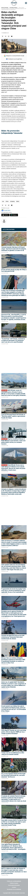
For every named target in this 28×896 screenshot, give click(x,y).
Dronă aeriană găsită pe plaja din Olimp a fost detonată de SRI (14, 270)
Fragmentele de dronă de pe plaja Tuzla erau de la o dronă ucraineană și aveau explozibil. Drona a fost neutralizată (13, 590)
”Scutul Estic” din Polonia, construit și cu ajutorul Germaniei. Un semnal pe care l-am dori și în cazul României (13, 340)
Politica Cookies (14, 883)
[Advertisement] (14, 359)
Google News (7, 210)
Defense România (4, 7)
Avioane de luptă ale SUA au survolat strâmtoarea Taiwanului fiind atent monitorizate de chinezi (12, 637)
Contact (14, 887)
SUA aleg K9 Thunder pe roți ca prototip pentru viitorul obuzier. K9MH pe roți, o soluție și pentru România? (13, 731)
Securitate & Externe (13, 7)
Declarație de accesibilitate (14, 889)
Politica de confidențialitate (14, 881)
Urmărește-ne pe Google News (15, 59)
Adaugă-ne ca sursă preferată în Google (15, 55)
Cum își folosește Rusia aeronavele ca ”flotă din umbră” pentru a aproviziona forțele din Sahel (13, 416)
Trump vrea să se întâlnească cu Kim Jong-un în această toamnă (12, 753)
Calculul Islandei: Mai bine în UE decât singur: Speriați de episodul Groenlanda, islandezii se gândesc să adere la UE (13, 248)
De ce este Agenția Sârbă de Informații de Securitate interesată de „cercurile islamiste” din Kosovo (13, 775)
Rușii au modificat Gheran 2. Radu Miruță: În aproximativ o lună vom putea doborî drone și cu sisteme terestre (13, 441)
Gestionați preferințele (14, 885)
